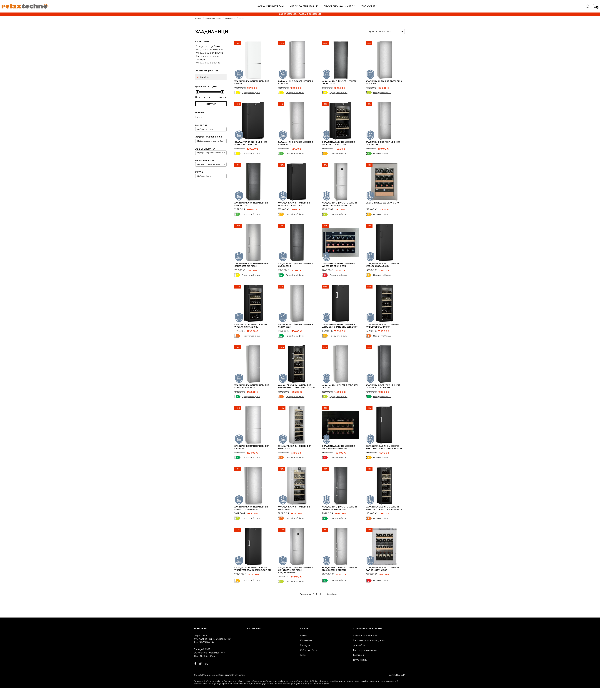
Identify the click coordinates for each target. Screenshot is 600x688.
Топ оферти (369, 6)
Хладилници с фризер (208, 62)
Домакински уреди (270, 6)
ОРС (312, 681)
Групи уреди (360, 659)
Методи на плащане (365, 650)
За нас (303, 635)
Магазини (305, 645)
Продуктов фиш (251, 92)
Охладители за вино (208, 46)
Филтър (211, 104)
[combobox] (211, 129)
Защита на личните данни (369, 640)
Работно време (309, 650)
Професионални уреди (339, 6)
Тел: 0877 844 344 (204, 642)
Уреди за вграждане (304, 6)
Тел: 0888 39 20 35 (204, 656)
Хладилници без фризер (209, 52)
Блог (303, 655)
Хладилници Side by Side (209, 49)
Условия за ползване (365, 635)
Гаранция (358, 655)
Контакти (306, 640)
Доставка (359, 645)
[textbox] (205, 129)
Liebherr (205, 77)
